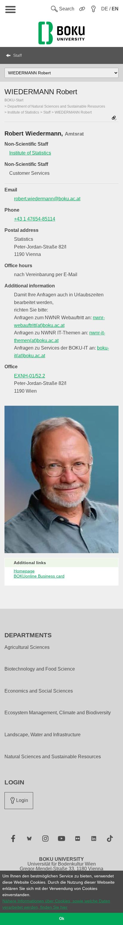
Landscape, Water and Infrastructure (42, 734)
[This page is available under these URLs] (114, 118)
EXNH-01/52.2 (29, 375)
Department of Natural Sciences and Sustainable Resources (56, 106)
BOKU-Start (13, 100)
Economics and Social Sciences (38, 691)
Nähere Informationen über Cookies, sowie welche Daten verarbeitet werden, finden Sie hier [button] (56, 904)
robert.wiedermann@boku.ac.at (47, 198)
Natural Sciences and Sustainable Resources (52, 756)
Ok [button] (61, 919)
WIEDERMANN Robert (73, 112)
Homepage (24, 571)
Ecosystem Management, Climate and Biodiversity (57, 712)
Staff (17, 55)
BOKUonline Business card (39, 576)
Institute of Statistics (23, 112)
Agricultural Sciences (27, 647)
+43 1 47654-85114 (34, 218)
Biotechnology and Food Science (39, 669)
